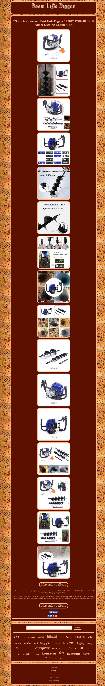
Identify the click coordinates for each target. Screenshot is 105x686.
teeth (24, 637)
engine (68, 642)
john (61, 658)
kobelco (57, 644)
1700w (36, 654)
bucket (69, 637)
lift (19, 654)
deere (25, 648)
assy (54, 649)
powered (80, 636)
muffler (27, 643)
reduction (31, 637)
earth (48, 657)
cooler (62, 637)
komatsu (49, 653)
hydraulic (73, 653)
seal (36, 643)
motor (55, 658)
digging (80, 643)
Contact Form (54, 674)
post (17, 636)
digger (45, 642)
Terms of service (54, 680)
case (31, 649)
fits (61, 652)
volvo (90, 637)
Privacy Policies (54, 677)
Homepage (53, 667)
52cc (18, 648)
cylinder (89, 649)
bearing (61, 649)
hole (41, 636)
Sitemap (53, 670)
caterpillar (42, 648)
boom (18, 643)
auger (27, 653)
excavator (75, 647)
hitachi (52, 636)
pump (86, 653)
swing (89, 643)
